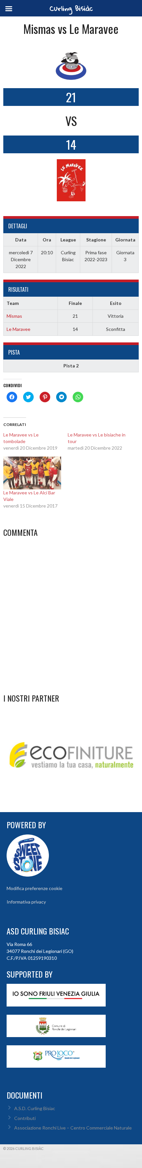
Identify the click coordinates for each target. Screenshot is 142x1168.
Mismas (14, 316)
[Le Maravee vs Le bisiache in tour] (100, 441)
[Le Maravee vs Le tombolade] (35, 441)
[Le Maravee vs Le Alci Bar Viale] (32, 473)
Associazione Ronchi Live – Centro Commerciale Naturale (73, 1128)
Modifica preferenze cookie (34, 888)
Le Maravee (18, 329)
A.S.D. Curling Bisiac (34, 1108)
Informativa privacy (26, 902)
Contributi (25, 1118)
